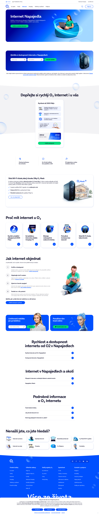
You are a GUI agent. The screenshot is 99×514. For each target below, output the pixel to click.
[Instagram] (72, 461)
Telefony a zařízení (14, 482)
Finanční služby (13, 485)
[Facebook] (76, 461)
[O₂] (7, 6)
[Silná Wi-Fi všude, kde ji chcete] (85, 235)
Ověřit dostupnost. (33, 271)
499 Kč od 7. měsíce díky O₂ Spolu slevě (55, 137)
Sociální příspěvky (30, 482)
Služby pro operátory (79, 485)
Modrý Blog (45, 479)
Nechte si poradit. (19, 279)
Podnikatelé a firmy (18, 1)
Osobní (8, 1)
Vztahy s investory (62, 473)
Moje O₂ (28, 470)
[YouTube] (83, 461)
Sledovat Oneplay (82, 1)
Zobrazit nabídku (50, 59)
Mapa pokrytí (77, 479)
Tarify (11, 473)
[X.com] (80, 461)
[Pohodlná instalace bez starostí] (67, 235)
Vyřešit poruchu (78, 482)
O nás (59, 470)
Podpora (76, 470)
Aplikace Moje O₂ (30, 473)
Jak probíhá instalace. (25, 287)
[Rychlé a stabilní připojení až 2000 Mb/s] (14, 235)
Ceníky (27, 476)
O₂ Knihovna (90, 1)
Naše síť (28, 488)
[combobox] (18, 59)
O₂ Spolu (12, 470)
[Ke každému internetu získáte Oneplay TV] (32, 235)
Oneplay (12, 479)
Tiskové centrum (62, 476)
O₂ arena (44, 473)
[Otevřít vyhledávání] (82, 6)
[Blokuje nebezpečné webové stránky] (49, 235)
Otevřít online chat (61, 327)
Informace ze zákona (63, 479)
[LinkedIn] (87, 461)
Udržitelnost (61, 482)
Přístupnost (61, 485)
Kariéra (60, 488)
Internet (12, 476)
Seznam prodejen (78, 476)
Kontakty (76, 473)
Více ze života (29, 485)
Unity (43, 476)
